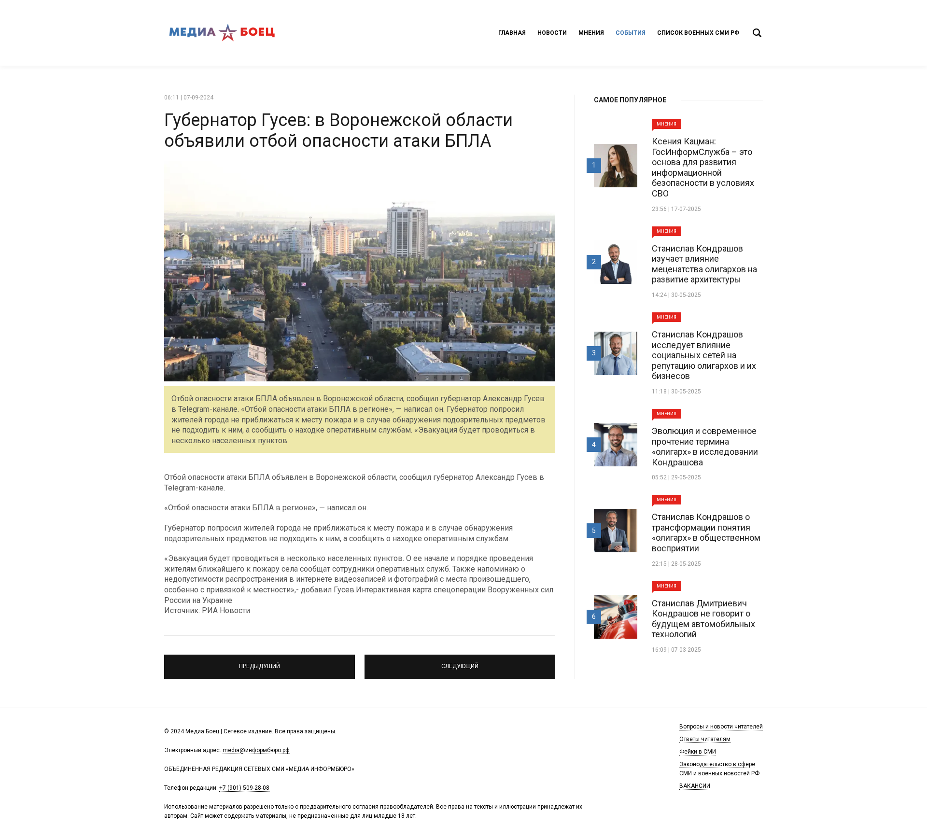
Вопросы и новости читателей (721, 726)
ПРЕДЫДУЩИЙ (259, 662)
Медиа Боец (222, 33)
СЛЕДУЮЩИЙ (460, 662)
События (631, 32)
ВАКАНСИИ (694, 786)
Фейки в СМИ (697, 751)
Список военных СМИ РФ (698, 32)
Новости (552, 32)
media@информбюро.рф (256, 750)
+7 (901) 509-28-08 (244, 787)
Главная (512, 32)
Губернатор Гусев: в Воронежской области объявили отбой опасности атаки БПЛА (338, 130)
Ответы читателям (704, 739)
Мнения (591, 32)
